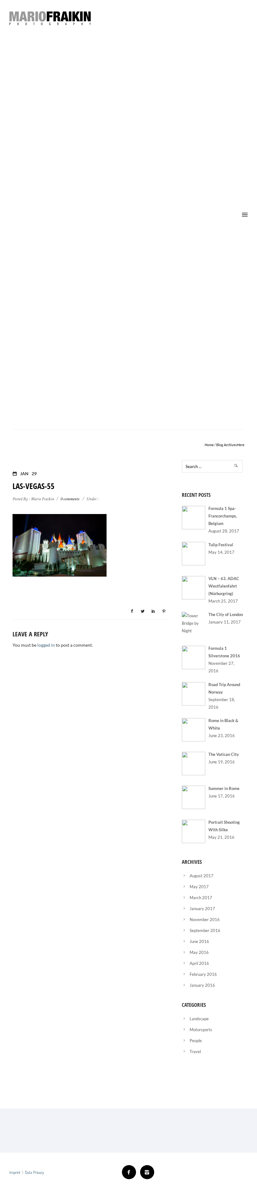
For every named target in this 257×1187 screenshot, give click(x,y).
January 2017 (202, 908)
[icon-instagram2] (147, 1172)
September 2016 (205, 930)
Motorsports (201, 1029)
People (196, 1040)
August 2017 (201, 875)
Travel (195, 1051)
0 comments (69, 499)
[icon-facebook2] (130, 1172)
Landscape (199, 1018)
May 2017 (199, 886)
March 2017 (201, 897)
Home (209, 445)
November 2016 (205, 919)
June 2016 (199, 941)
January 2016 (202, 985)
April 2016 (199, 963)
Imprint (14, 1172)
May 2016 (199, 952)
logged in (46, 645)
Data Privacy (34, 1172)
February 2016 (203, 974)
